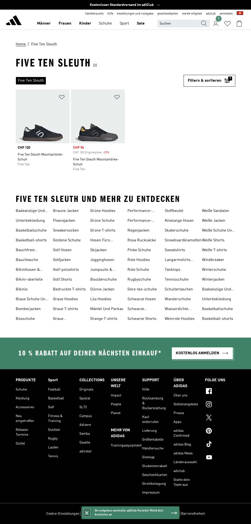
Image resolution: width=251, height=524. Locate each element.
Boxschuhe (25, 319)
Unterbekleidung (30, 221)
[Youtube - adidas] (220, 458)
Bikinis (22, 289)
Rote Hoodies (138, 260)
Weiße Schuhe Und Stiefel (218, 231)
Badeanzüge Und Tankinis (30, 211)
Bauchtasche (27, 260)
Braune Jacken (66, 211)
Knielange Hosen (179, 221)
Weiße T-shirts (214, 250)
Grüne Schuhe (102, 221)
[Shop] (14, 21)
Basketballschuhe (31, 231)
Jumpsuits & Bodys (101, 270)
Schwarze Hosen (141, 299)
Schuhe (105, 24)
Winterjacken (213, 280)
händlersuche (94, 13)
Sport (124, 24)
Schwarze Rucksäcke (136, 309)
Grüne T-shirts (102, 231)
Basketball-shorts (31, 240)
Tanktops (172, 270)
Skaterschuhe (176, 231)
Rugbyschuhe (139, 280)
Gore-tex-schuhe (142, 289)
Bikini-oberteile (29, 280)
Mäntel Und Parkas (106, 309)
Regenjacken (138, 231)
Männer (44, 24)
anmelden (226, 13)
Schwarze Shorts (141, 319)
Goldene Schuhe (67, 240)
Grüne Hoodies (102, 211)
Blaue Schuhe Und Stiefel (32, 299)
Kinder (85, 24)
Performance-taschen (139, 221)
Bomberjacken (28, 309)
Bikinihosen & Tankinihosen (28, 270)
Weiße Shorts (213, 240)
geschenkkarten (167, 13)
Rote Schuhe (138, 270)
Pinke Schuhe (139, 250)
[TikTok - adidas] (220, 444)
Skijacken (98, 250)
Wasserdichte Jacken (176, 309)
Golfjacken (62, 260)
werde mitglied (192, 13)
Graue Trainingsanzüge (67, 319)
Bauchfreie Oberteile (25, 250)
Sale (141, 24)
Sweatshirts (175, 250)
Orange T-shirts (103, 319)
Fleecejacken (64, 221)
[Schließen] (87, 513)
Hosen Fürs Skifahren (100, 240)
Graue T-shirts (65, 309)
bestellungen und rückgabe (135, 13)
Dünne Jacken (102, 289)
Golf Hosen (62, 250)
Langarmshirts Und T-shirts (177, 260)
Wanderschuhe (178, 299)
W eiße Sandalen (215, 211)
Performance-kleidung (139, 211)
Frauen (65, 24)
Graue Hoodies (65, 299)
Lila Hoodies (100, 299)
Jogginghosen (102, 260)
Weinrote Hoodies (180, 319)
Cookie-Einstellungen (62, 513)
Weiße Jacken (213, 221)
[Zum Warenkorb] (239, 23)
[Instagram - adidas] (220, 405)
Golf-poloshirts (66, 270)
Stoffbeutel (174, 211)
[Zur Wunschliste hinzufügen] (62, 98)
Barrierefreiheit (193, 513)
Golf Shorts (62, 280)
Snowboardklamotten (183, 240)
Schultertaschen (179, 289)
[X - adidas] (220, 418)
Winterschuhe (214, 270)
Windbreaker (213, 260)
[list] (100, 81)
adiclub (211, 13)
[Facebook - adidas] (220, 391)
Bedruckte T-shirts (69, 289)
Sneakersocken (66, 231)
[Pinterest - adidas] (220, 431)
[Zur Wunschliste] (227, 23)
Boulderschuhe (103, 280)
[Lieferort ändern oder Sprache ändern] (240, 14)
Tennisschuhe (176, 280)
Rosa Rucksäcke (141, 240)
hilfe (110, 13)
